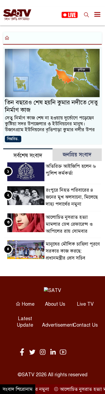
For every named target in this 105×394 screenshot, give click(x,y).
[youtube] (63, 352)
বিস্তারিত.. (13, 139)
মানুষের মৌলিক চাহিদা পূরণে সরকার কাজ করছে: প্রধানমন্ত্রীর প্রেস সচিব (73, 251)
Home (27, 304)
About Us (55, 304)
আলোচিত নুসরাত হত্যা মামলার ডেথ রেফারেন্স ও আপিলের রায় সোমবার (69, 224)
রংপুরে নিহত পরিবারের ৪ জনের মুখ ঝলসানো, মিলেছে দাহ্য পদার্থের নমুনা (72, 197)
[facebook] (23, 352)
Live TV (85, 304)
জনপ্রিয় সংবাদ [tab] (77, 154)
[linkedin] (54, 352)
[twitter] (33, 352)
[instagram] (43, 352)
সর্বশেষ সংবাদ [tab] (27, 155)
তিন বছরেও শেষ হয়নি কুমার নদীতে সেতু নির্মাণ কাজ (51, 106)
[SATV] (52, 290)
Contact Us (85, 325)
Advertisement (58, 325)
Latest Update (25, 322)
